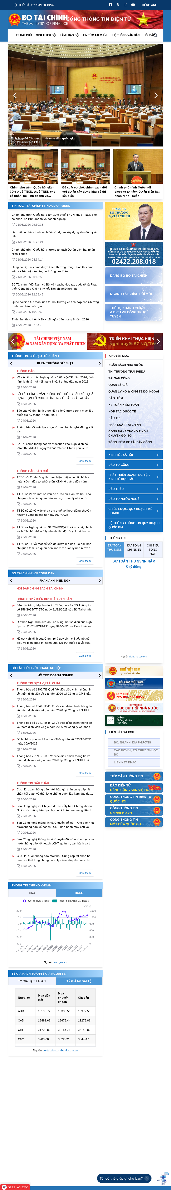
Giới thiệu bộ (46, 35)
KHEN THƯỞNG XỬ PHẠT (55, 363)
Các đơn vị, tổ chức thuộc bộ (136, 752)
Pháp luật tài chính (124, 424)
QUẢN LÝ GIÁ (118, 384)
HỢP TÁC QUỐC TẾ (122, 411)
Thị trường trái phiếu (126, 371)
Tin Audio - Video (57, 205)
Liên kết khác (125, 762)
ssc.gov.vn (60, 962)
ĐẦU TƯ (114, 418)
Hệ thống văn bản (126, 35)
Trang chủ (24, 35)
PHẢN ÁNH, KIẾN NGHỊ (55, 580)
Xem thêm (85, 461)
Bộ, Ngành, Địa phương (132, 742)
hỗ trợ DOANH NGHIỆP (55, 675)
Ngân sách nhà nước (125, 365)
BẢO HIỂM (115, 398)
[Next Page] (156, 95)
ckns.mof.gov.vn (138, 656)
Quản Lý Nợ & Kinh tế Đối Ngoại (133, 391)
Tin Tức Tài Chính (95, 35)
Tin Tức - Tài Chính (26, 205)
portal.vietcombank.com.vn (60, 1050)
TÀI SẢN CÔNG (119, 378)
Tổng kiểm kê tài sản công (130, 442)
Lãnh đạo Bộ (69, 35)
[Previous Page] (15, 95)
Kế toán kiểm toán (123, 404)
